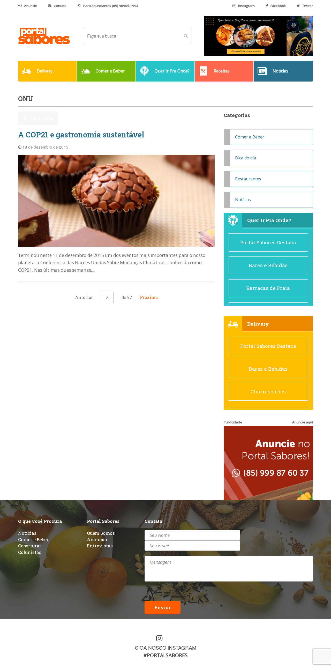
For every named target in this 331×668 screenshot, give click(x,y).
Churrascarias (268, 391)
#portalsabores (165, 655)
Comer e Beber (249, 137)
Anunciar (97, 539)
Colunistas (41, 118)
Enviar (162, 607)
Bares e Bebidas (268, 265)
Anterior (84, 297)
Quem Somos (101, 533)
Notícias (243, 199)
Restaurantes (248, 179)
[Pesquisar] (185, 36)
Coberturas (30, 546)
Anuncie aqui (302, 422)
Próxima (149, 297)
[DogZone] (258, 35)
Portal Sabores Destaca (268, 242)
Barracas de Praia (268, 288)
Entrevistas (100, 546)
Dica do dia (245, 158)
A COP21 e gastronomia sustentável (81, 134)
